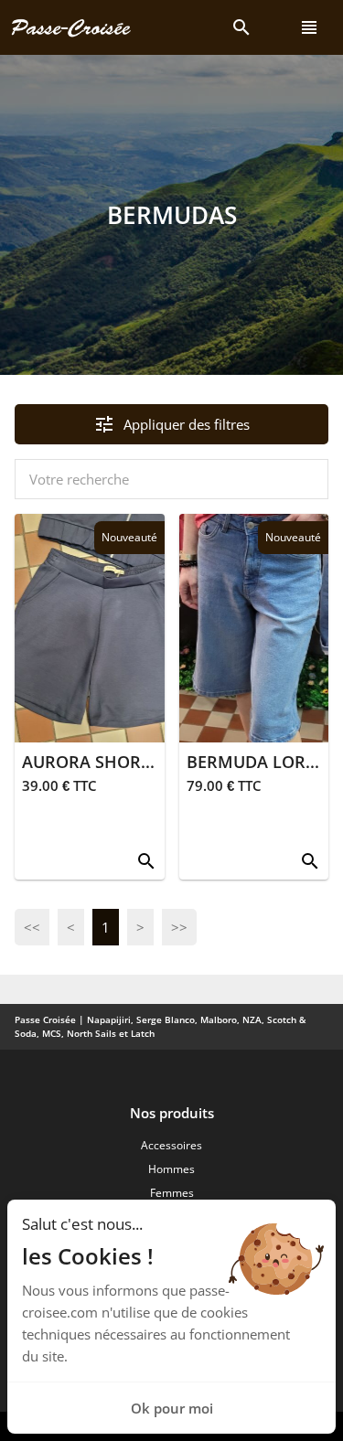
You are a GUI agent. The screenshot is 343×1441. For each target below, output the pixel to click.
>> (179, 927)
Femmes (172, 1193)
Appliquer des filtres (171, 424)
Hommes (171, 1169)
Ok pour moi (172, 1408)
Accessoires (171, 1145)
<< (32, 927)
